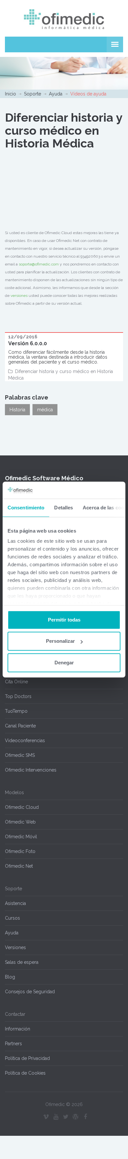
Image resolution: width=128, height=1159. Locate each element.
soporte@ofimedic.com (39, 264)
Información (17, 1028)
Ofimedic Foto (20, 851)
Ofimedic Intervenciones (30, 770)
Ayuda (55, 93)
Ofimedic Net (19, 866)
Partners (13, 1043)
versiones (19, 295)
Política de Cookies (25, 1073)
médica (45, 409)
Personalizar (60, 641)
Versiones (15, 947)
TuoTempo (16, 711)
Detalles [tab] (63, 507)
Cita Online (16, 681)
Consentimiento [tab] (26, 507)
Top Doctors (18, 696)
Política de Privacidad (27, 1058)
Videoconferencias (25, 740)
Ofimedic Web (20, 822)
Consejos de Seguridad (30, 991)
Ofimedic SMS (20, 755)
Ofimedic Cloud (22, 807)
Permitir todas (64, 619)
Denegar (64, 662)
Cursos (12, 918)
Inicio (10, 93)
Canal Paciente (20, 725)
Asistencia (15, 903)
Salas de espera (21, 962)
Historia (17, 409)
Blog (10, 977)
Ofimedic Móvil (21, 836)
